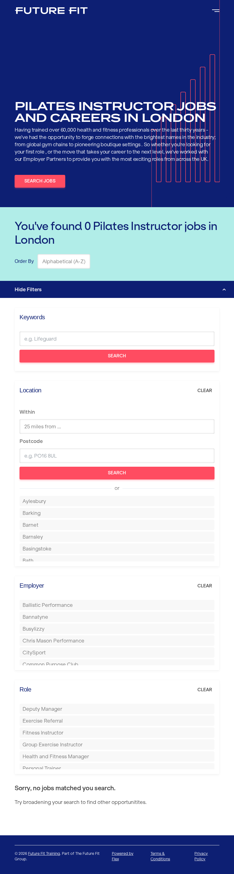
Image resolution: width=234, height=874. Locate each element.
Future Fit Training (44, 853)
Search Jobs (39, 181)
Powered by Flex (122, 856)
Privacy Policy (201, 856)
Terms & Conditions (160, 856)
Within (27, 412)
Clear (204, 390)
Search (117, 356)
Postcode (31, 441)
